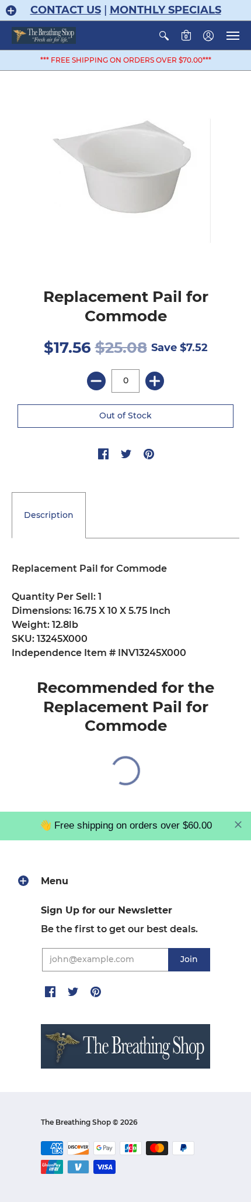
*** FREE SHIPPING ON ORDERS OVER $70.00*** (125, 60)
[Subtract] (96, 381)
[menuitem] (164, 35)
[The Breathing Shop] (44, 35)
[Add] (154, 381)
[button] (11, 10)
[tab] (49, 515)
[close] (238, 824)
